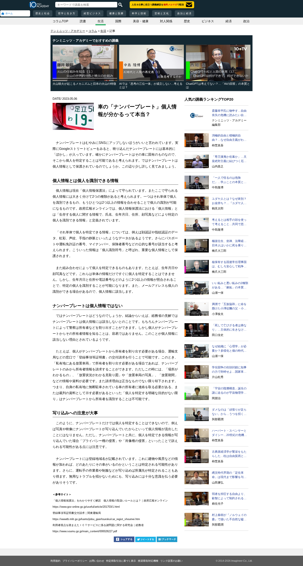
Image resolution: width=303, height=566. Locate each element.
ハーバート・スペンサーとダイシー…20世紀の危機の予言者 (229, 433)
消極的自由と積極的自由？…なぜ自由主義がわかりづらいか (229, 138)
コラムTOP (60, 21)
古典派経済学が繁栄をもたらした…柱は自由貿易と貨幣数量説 (229, 454)
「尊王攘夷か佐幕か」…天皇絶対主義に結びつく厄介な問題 (229, 159)
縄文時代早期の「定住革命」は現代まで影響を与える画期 (229, 475)
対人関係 (166, 21)
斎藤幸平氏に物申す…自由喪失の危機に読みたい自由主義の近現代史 (229, 113)
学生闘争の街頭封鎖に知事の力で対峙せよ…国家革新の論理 (229, 370)
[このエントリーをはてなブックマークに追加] (167, 540)
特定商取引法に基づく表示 (121, 560)
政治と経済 (184, 13)
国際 (118, 21)
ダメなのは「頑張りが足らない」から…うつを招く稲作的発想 (229, 412)
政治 (246, 21)
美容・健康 (140, 21)
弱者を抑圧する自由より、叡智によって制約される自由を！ (229, 496)
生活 (100, 21)
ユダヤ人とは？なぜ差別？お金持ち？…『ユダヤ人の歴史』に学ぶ (229, 201)
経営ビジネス (92, 13)
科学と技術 (139, 13)
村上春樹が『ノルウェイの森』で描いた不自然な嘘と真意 (229, 517)
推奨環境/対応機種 (148, 560)
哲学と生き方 (66, 13)
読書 (83, 21)
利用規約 (55, 560)
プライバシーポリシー (74, 560)
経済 (228, 21)
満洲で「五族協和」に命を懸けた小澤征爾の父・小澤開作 (229, 306)
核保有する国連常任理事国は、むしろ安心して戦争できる (229, 264)
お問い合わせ (96, 560)
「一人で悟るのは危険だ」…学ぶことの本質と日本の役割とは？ (229, 180)
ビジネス (208, 21)
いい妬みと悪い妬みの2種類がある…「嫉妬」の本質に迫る (230, 285)
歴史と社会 (42, 13)
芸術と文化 (162, 13)
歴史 (187, 21)
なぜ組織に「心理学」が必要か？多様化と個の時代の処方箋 (229, 349)
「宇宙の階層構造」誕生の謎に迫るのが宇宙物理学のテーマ (229, 391)
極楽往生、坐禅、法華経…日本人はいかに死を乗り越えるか (229, 243)
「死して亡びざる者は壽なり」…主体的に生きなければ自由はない (229, 328)
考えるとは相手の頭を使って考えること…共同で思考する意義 (229, 222)
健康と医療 (116, 13)
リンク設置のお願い (171, 560)
